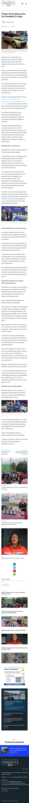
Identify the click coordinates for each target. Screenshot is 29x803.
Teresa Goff (4, 781)
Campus (3, 646)
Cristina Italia (9, 777)
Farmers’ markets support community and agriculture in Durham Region (12, 612)
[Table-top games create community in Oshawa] (14, 639)
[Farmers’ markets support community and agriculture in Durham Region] (14, 621)
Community (3, 590)
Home (2, 10)
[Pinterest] (14, 571)
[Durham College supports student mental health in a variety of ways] (14, 658)
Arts (2, 628)
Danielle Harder (4, 783)
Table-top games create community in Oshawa (13, 630)
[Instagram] (26, 769)
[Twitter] (14, 567)
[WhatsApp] (14, 574)
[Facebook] (14, 564)
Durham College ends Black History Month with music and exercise (21, 453)
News (6, 10)
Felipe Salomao (8, 704)
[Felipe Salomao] (4, 22)
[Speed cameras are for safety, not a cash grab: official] (14, 695)
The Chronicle (10, 800)
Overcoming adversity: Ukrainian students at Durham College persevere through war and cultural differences (13, 720)
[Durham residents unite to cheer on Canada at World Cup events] (14, 602)
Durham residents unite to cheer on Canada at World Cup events (18, 750)
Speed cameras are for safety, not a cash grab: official (13, 702)
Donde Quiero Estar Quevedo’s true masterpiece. (5, 453)
